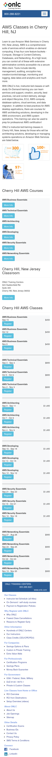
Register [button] (8, 323)
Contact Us (11, 733)
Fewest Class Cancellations (19, 618)
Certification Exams (15, 725)
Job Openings (12, 713)
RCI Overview (12, 694)
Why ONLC (11, 614)
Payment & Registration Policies (21, 605)
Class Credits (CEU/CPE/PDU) (20, 637)
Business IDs (12, 729)
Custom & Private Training (18, 649)
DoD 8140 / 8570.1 (15, 681)
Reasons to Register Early (18, 621)
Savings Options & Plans (17, 646)
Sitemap (10, 717)
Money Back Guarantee (17, 669)
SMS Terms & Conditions (17, 740)
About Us (10, 710)
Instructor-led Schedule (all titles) (21, 598)
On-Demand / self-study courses (21, 602)
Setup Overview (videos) (17, 701)
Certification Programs (16, 662)
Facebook (13, 749)
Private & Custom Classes (18, 685)
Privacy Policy (12, 736)
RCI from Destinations (16, 697)
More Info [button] (8, 205)
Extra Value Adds (14, 653)
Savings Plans (12, 665)
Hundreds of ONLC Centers (19, 630)
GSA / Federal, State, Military (19, 678)
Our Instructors (13, 634)
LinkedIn (13, 753)
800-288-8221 (12, 14)
